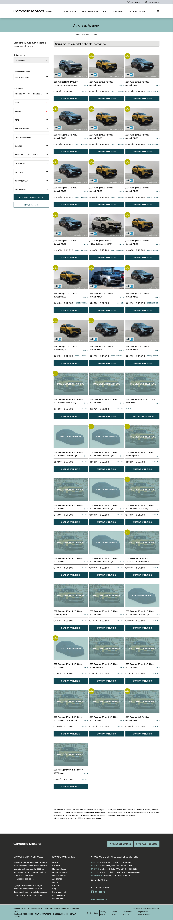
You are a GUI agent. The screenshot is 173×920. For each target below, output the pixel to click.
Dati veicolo (19, 88)
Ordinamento (19, 55)
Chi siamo (56, 885)
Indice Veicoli (58, 898)
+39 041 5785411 (129, 869)
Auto (49, 11)
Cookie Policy (114, 913)
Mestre (95, 862)
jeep (88, 34)
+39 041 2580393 (123, 862)
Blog (54, 888)
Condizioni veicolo (22, 71)
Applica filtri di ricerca (31, 197)
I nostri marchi (90, 11)
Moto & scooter (66, 11)
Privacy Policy (103, 913)
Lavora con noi (136, 11)
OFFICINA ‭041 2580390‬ (146, 844)
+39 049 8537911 (124, 865)
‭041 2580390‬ (154, 2)
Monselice (96, 875)
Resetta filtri (31, 204)
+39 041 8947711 (134, 872)
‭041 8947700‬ (136, 2)
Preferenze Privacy (127, 913)
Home (78, 34)
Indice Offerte (58, 895)
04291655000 (123, 875)
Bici (105, 11)
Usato (55, 862)
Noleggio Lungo (59, 872)
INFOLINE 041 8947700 (120, 844)
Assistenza (57, 878)
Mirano (95, 869)
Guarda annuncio (70, 98)
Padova (95, 865)
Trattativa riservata (142, 416)
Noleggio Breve (59, 869)
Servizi (55, 882)
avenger (94, 34)
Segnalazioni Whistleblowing (144, 913)
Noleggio (117, 11)
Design (96, 913)
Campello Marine (99, 899)
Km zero (56, 865)
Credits (90, 913)
